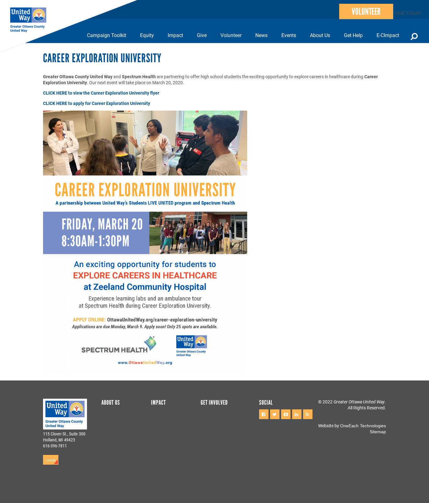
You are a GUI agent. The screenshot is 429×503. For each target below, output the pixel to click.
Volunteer (366, 11)
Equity (147, 35)
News (261, 35)
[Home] (31, 20)
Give (202, 35)
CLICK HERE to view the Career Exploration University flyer (101, 93)
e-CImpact (388, 35)
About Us (320, 35)
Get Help (353, 35)
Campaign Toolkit (106, 35)
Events (288, 35)
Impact (175, 35)
